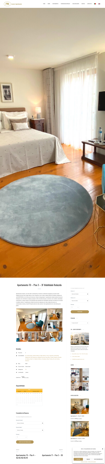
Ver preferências (98, 459)
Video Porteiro (50, 359)
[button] (102, 448)
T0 (25, 369)
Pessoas (17, 434)
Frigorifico (51, 355)
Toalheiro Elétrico (37, 359)
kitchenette (56, 355)
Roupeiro (56, 357)
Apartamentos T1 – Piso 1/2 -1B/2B (77, 416)
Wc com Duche (56, 359)
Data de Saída (19, 427)
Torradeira (44, 359)
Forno (47, 355)
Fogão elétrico (43, 355)
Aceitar (78, 459)
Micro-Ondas (50, 357)
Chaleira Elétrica (36, 355)
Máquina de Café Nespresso (31, 357)
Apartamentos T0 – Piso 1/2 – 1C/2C (78, 438)
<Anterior (20, 390)
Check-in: (73, 291)
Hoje (29, 389)
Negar (88, 459)
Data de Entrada (19, 420)
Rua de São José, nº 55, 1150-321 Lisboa (80, 353)
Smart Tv (32, 359)
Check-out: (73, 297)
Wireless (27, 360)
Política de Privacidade (92, 461)
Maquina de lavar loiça (42, 357)
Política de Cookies (84, 461)
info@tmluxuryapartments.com (78, 359)
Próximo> (38, 390)
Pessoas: (72, 304)
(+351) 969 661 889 (76, 356)
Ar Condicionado (28, 355)
